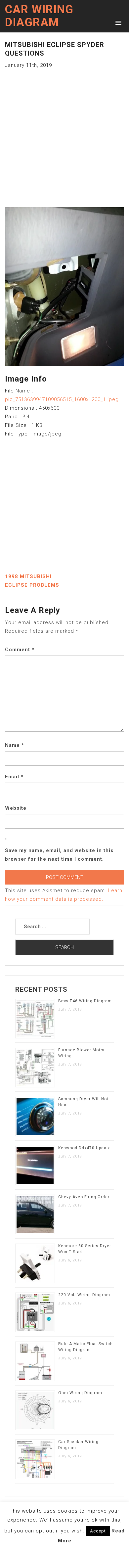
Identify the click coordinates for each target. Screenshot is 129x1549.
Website (15, 808)
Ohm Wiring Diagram (80, 1392)
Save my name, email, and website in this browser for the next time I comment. (59, 854)
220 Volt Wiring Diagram (84, 1295)
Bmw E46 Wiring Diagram (85, 1001)
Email (14, 777)
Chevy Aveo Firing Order (83, 1197)
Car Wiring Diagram (39, 16)
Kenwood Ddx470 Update (84, 1148)
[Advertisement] (64, 134)
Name (14, 745)
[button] (117, 22)
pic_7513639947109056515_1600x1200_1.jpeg (62, 399)
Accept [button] (98, 1530)
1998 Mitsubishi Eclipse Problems (32, 580)
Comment (19, 650)
